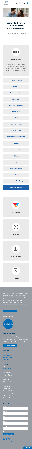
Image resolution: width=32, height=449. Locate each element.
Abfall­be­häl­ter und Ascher (16, 105)
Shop (16, 174)
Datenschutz (16, 442)
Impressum (5, 442)
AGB (11, 442)
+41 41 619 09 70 (7, 390)
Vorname (5, 421)
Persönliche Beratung (10, 345)
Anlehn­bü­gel (16, 86)
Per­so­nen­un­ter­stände (16, 93)
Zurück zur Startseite (16, 187)
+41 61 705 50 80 (7, 383)
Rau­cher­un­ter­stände (16, 124)
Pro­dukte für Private (16, 80)
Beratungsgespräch (7, 355)
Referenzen (6, 359)
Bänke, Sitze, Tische (16, 130)
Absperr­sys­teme (16, 99)
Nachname (5, 426)
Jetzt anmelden (8, 434)
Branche (5, 411)
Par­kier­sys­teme (16, 111)
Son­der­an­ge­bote (16, 150)
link (16, 197)
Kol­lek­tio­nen (16, 156)
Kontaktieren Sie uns (10, 311)
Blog (16, 162)
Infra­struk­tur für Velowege (16, 181)
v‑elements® (16, 143)
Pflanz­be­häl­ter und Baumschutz (16, 136)
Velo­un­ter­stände (16, 118)
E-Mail (4, 406)
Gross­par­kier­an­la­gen (16, 168)
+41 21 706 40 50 (7, 397)
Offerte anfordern (7, 357)
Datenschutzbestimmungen (20, 431)
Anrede (4, 416)
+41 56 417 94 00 (7, 376)
